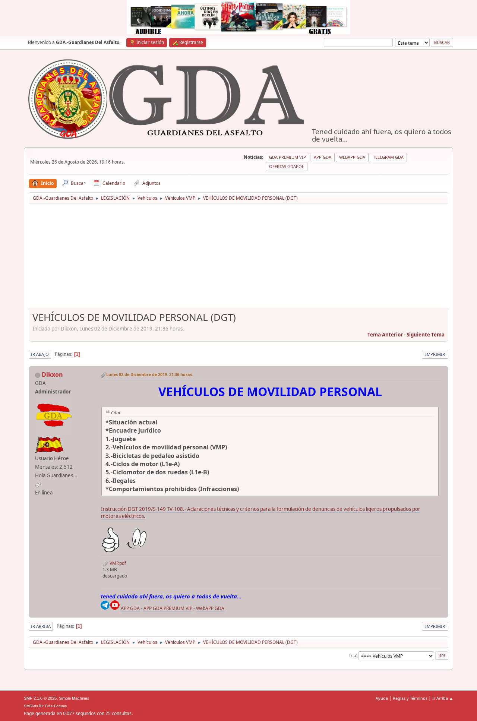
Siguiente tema (426, 334)
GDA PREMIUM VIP (287, 157)
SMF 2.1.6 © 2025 (40, 698)
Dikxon (52, 374)
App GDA (322, 157)
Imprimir (435, 354)
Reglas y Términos (410, 698)
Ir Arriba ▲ (442, 698)
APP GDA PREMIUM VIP (167, 608)
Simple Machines (74, 698)
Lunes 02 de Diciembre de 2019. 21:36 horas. (149, 374)
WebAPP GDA (210, 608)
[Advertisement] (238, 258)
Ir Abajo (40, 354)
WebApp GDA (352, 157)
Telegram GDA (388, 157)
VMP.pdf (117, 563)
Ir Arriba (41, 626)
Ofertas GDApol (286, 166)
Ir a (352, 655)
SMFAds (31, 706)
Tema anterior (385, 334)
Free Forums (56, 706)
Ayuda (382, 698)
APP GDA (130, 608)
